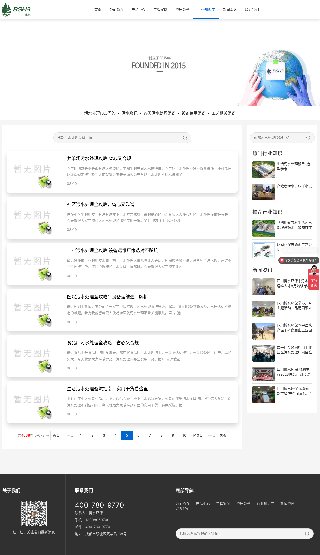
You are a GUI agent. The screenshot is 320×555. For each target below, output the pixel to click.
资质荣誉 (183, 9)
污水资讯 (130, 113)
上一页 (69, 435)
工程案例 (161, 9)
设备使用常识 (194, 113)
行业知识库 (206, 9)
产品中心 (139, 9)
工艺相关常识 (224, 113)
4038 (25, 435)
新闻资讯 (230, 9)
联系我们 (252, 9)
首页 (98, 9)
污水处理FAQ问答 (100, 113)
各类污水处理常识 (160, 113)
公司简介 (117, 9)
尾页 (223, 435)
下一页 (211, 435)
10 (185, 435)
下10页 (197, 435)
